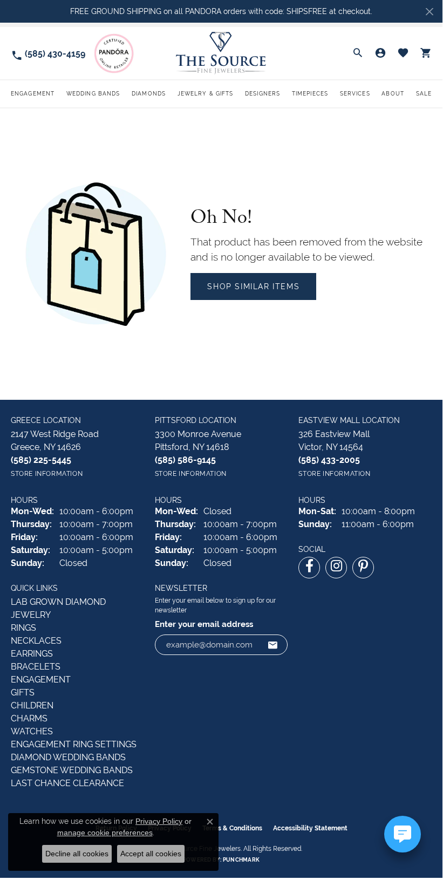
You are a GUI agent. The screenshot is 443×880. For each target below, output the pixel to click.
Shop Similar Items (253, 286)
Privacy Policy (158, 821)
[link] (48, 53)
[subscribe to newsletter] (273, 644)
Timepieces (310, 94)
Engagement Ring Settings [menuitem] (74, 744)
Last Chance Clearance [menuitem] (67, 783)
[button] (358, 53)
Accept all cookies (150, 853)
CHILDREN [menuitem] (32, 705)
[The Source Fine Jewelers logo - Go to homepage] (221, 53)
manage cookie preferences (105, 832)
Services (355, 94)
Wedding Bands (93, 94)
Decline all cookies (76, 853)
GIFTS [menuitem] (23, 692)
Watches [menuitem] (32, 731)
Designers (262, 94)
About (392, 94)
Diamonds (149, 94)
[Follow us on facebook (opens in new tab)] (309, 567)
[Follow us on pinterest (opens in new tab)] (363, 567)
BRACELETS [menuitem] (35, 666)
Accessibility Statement (310, 828)
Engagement (32, 94)
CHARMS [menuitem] (29, 718)
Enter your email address (204, 624)
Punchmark (241, 860)
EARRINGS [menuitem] (32, 654)
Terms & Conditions (232, 828)
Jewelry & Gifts (206, 94)
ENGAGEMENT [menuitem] (41, 679)
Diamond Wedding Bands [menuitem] (68, 757)
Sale (424, 94)
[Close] (429, 11)
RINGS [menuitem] (23, 628)
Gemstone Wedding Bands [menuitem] (72, 770)
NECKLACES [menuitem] (36, 641)
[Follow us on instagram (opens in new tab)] (336, 567)
